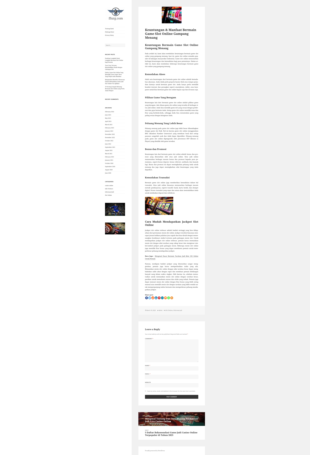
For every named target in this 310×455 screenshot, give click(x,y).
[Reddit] (152, 297)
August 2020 (109, 170)
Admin (160, 310)
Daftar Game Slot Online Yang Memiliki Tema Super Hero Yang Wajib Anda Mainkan (114, 74)
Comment (149, 339)
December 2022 (110, 134)
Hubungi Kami (109, 32)
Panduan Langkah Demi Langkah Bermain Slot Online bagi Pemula (114, 60)
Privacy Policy (109, 35)
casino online (109, 185)
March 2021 (108, 154)
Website (148, 382)
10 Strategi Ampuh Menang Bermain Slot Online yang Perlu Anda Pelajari (114, 89)
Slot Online (108, 195)
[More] (171, 297)
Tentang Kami (109, 29)
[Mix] (165, 297)
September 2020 (110, 166)
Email (147, 374)
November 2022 (110, 137)
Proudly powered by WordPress (155, 451)
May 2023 (108, 118)
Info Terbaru (109, 189)
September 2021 (110, 147)
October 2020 (109, 163)
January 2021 (109, 160)
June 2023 (108, 115)
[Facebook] (146, 297)
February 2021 (109, 157)
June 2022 (108, 144)
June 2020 (108, 173)
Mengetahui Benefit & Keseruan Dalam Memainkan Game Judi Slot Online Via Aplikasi (115, 81)
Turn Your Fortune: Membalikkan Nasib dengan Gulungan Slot (113, 67)
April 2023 (108, 121)
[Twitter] (149, 297)
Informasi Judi (109, 192)
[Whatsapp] (168, 297)
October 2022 (109, 141)
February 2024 (109, 112)
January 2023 (109, 131)
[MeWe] (162, 297)
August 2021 (109, 150)
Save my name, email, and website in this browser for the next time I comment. (171, 391)
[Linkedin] (156, 297)
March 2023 (108, 124)
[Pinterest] (159, 297)
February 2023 (109, 128)
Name (147, 365)
